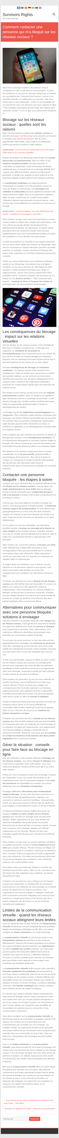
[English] (22, 8)
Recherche (35, 1119)
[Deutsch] (29, 8)
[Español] (26, 8)
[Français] (18, 8)
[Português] (36, 8)
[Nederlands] (40, 8)
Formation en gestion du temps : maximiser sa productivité (29, 1109)
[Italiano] (33, 8)
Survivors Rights (18, 14)
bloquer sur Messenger (23, 136)
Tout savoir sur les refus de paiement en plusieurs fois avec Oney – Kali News (28, 1101)
